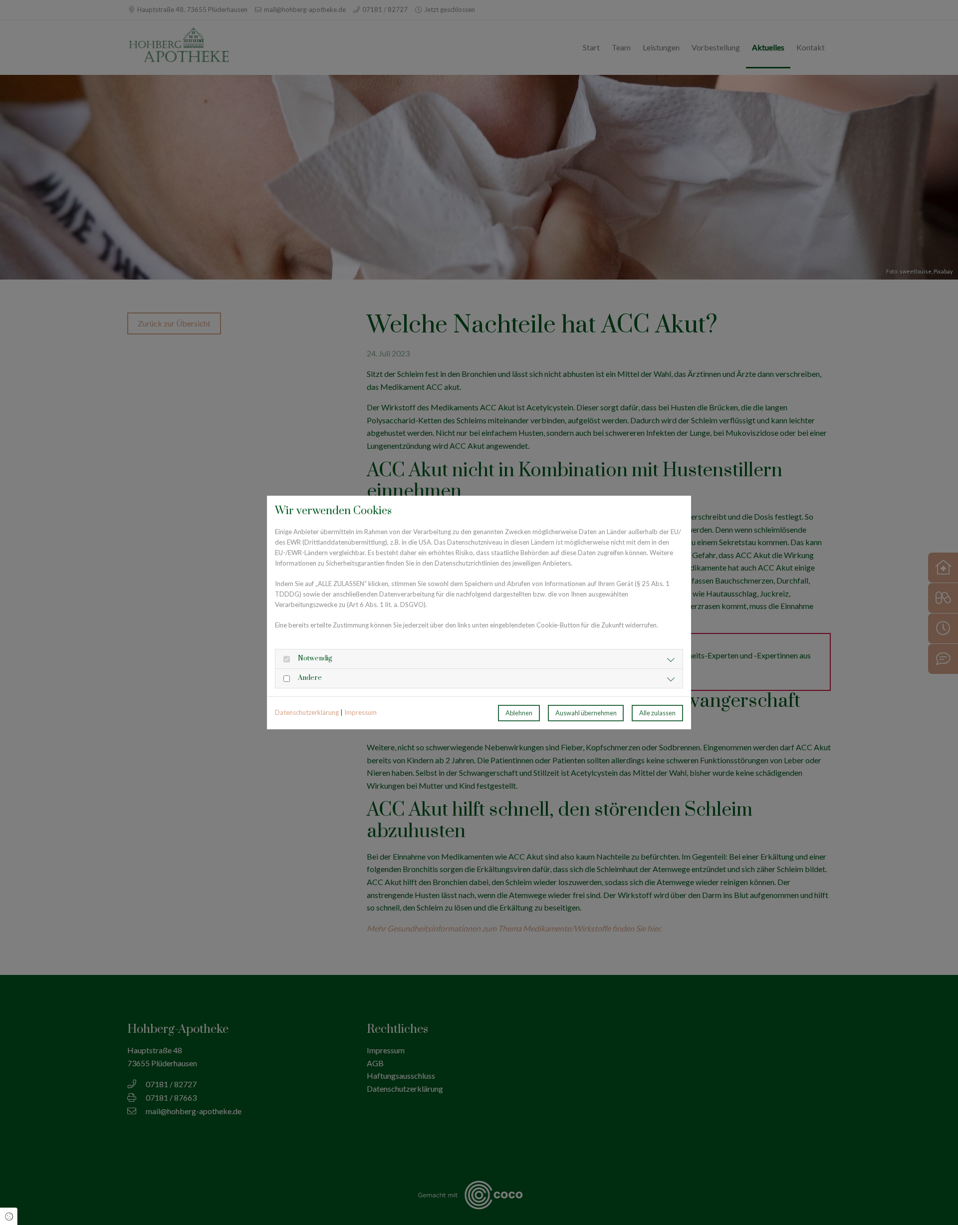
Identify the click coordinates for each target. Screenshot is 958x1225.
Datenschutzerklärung (307, 712)
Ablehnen (518, 713)
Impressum (360, 712)
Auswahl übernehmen (586, 713)
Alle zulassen (657, 713)
